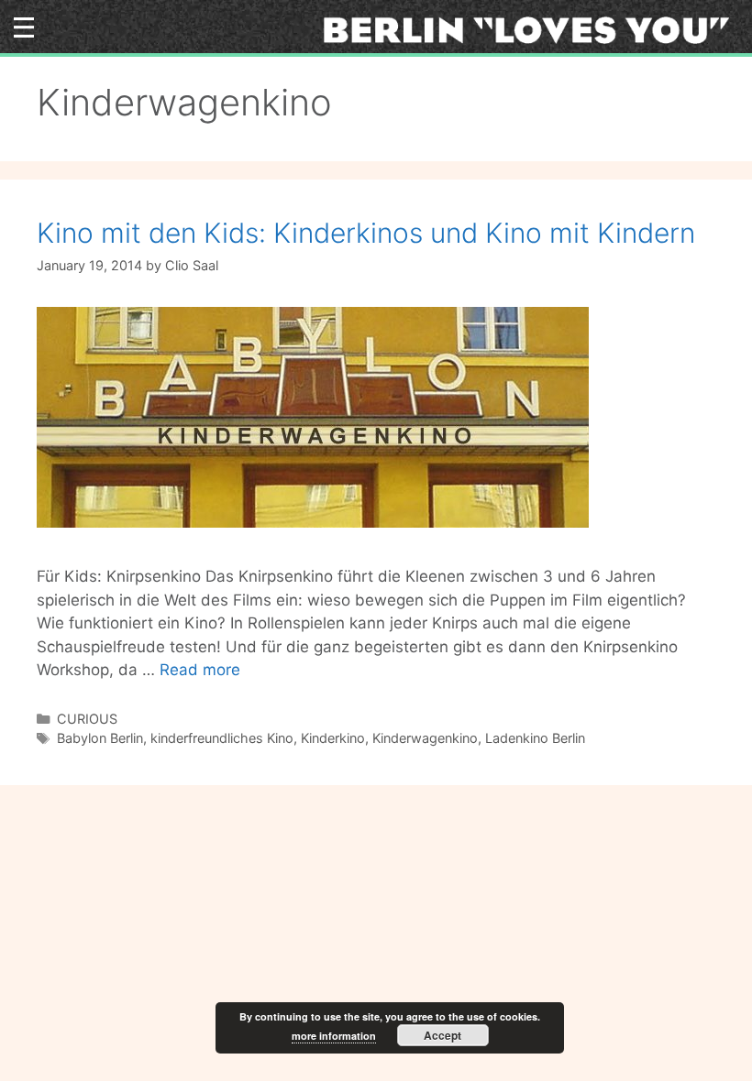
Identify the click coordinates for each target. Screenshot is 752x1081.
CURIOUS (87, 718)
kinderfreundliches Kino (221, 738)
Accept (442, 1035)
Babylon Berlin (100, 738)
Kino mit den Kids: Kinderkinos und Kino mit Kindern (366, 232)
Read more (200, 670)
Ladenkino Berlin (535, 738)
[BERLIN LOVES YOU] (532, 29)
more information (334, 1036)
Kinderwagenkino (425, 738)
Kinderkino (333, 738)
